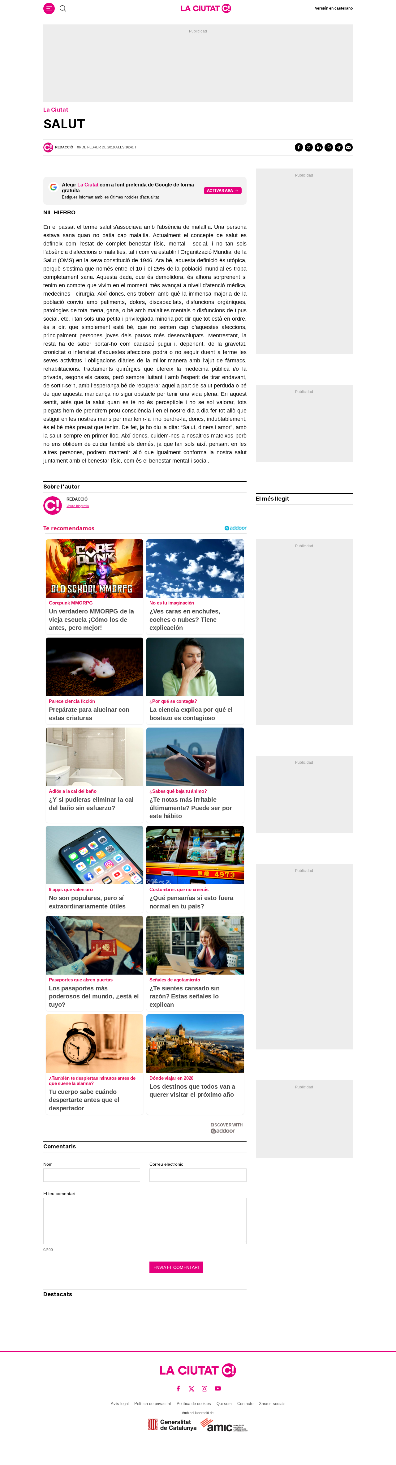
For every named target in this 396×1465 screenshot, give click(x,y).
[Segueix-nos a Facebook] (178, 1389)
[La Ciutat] (206, 8)
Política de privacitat (152, 1403)
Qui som (224, 1403)
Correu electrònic (166, 1164)
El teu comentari (59, 1193)
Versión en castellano (334, 8)
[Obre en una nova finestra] (172, 1425)
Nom (48, 1164)
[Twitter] (309, 147)
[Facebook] (299, 147)
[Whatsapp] (329, 147)
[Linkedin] (319, 147)
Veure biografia (78, 506)
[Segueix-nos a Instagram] (205, 1389)
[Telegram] (339, 147)
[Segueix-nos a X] (192, 1389)
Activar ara (220, 190)
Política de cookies (194, 1403)
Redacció (64, 147)
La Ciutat (55, 109)
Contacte (245, 1403)
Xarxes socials (272, 1403)
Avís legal (120, 1403)
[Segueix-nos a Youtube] (218, 1389)
